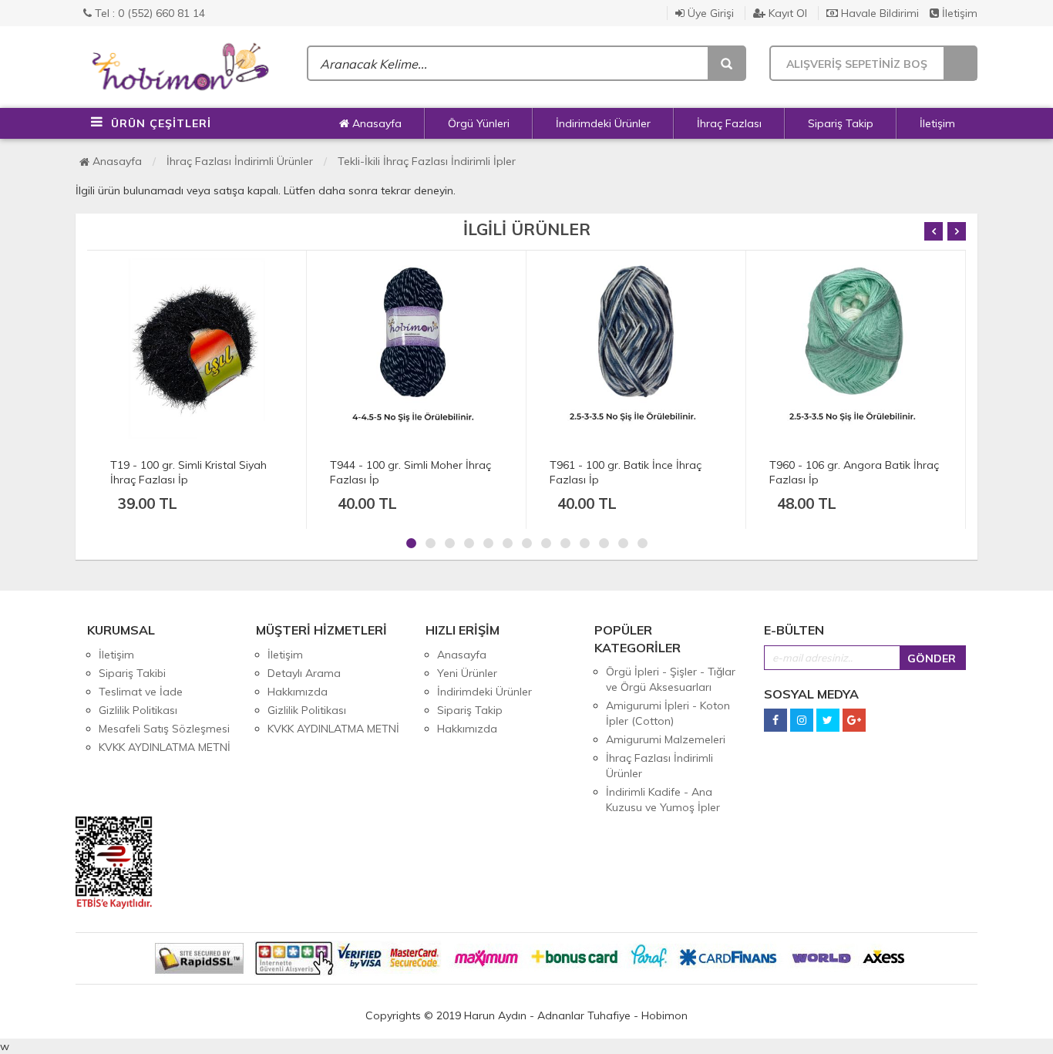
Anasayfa (375, 123)
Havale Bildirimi (878, 13)
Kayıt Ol (786, 13)
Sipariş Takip (840, 123)
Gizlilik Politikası (138, 710)
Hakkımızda (297, 692)
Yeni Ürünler (467, 673)
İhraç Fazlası (729, 123)
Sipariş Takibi (132, 673)
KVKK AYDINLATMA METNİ (164, 747)
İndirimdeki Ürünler (603, 123)
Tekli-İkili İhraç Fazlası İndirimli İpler (427, 161)
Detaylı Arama (304, 673)
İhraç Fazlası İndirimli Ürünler (240, 161)
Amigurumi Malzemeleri (665, 739)
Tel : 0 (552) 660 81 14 (148, 13)
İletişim (958, 13)
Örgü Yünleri (479, 123)
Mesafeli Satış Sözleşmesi (164, 729)
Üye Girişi (709, 13)
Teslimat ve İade (141, 692)
